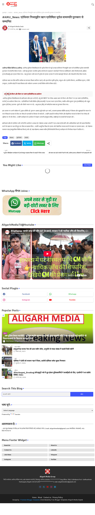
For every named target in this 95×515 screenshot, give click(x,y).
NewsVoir (7, 445)
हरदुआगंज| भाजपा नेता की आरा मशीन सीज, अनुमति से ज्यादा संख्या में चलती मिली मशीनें (44, 349)
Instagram (7, 459)
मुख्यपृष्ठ (4, 13)
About (40, 497)
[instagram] (51, 486)
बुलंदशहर (19, 137)
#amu (11, 137)
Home (34, 497)
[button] (92, 4)
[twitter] (43, 486)
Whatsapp (40, 143)
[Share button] (48, 143)
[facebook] (40, 486)
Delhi (10, 13)
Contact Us (7, 450)
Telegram (54, 455)
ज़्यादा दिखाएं (87, 165)
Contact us (47, 497)
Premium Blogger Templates (30, 500)
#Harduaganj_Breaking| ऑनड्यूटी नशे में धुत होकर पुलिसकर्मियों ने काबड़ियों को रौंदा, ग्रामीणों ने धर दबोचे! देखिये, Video (52, 373)
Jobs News (7, 455)
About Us (54, 445)
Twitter (29, 143)
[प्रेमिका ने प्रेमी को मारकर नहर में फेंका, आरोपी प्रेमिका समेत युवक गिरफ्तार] (7, 362)
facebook (26, 294)
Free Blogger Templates (59, 500)
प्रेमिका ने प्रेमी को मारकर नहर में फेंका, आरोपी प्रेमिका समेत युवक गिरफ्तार (39, 361)
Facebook (17, 143)
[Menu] (3, 4)
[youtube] (47, 486)
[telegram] (55, 486)
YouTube (53, 459)
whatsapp (72, 294)
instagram (26, 300)
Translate (17, 414)
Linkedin (54, 450)
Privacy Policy (57, 497)
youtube (72, 300)
